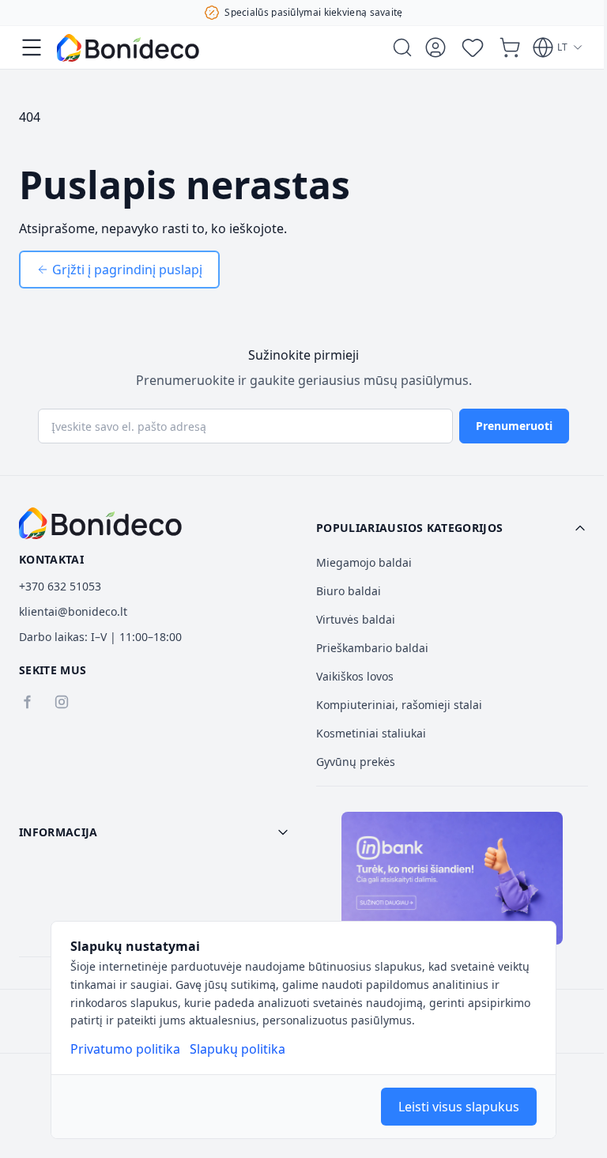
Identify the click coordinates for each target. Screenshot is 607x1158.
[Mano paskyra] (435, 47)
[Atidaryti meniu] (31, 47)
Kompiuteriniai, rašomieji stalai (399, 704)
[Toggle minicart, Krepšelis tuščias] (509, 47)
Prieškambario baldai (372, 647)
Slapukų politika (237, 1049)
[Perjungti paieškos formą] (402, 47)
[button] (452, 528)
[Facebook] (27, 702)
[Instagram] (61, 702)
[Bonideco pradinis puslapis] (100, 523)
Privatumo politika (125, 1049)
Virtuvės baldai (355, 619)
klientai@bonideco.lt (73, 611)
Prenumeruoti (514, 425)
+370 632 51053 (60, 586)
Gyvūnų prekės (355, 761)
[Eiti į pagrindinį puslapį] (128, 48)
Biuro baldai (348, 590)
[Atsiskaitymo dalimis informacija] (452, 878)
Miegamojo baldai (364, 562)
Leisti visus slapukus (458, 1106)
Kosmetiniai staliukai (371, 733)
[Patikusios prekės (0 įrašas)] (472, 47)
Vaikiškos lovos (355, 676)
